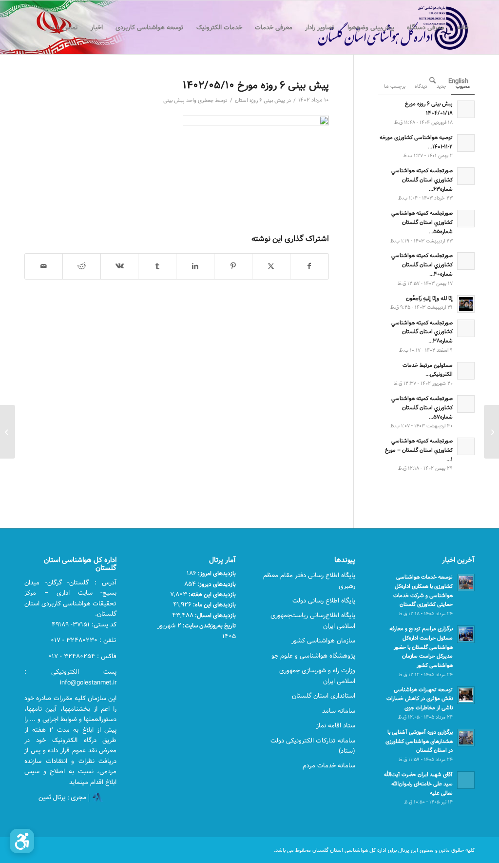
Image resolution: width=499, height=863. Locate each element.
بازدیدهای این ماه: (214, 604)
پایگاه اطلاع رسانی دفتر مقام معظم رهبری (309, 580)
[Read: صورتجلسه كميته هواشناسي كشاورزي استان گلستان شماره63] (466, 176)
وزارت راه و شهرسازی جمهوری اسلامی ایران (317, 675)
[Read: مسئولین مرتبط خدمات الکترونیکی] (466, 371)
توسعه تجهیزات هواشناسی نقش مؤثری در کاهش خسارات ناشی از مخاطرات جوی (419, 699)
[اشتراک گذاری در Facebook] (309, 266)
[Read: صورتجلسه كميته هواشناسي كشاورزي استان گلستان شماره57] (466, 404)
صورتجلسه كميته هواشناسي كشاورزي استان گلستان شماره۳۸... (422, 332)
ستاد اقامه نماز (335, 725)
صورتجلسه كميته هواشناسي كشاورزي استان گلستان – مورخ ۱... (419, 450)
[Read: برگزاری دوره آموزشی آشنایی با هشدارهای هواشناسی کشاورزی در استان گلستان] (466, 737)
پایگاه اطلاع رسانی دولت (323, 600)
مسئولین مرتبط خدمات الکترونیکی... (428, 370)
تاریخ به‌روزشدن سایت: (208, 625)
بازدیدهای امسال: (214, 615)
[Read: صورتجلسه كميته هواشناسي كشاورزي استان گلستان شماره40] (466, 261)
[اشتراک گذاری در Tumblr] (157, 266)
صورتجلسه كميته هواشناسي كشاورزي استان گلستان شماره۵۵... (422, 222)
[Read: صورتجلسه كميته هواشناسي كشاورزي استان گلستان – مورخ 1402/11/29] (466, 446)
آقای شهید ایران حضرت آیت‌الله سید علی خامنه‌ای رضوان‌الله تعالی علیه (418, 784)
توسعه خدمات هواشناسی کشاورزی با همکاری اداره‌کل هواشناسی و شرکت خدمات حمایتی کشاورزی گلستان (423, 590)
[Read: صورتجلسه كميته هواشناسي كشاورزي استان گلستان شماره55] (466, 218)
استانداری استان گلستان (323, 695)
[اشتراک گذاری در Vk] (119, 266)
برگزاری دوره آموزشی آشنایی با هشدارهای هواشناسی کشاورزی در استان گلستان (419, 741)
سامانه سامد (338, 710)
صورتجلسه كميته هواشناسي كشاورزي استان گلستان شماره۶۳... (422, 180)
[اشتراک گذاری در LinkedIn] (195, 266)
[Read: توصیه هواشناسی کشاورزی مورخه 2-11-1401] (466, 143)
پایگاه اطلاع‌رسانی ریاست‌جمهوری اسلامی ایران (312, 620)
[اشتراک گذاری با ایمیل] (43, 266)
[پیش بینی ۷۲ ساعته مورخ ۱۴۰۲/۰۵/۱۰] (491, 432)
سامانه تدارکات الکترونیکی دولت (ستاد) (312, 745)
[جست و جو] (432, 81)
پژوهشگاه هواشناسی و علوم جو (313, 655)
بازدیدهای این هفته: (211, 594)
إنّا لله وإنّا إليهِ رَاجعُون (429, 298)
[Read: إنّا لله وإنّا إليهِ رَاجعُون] (466, 304)
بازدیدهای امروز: (216, 573)
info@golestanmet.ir (88, 682)
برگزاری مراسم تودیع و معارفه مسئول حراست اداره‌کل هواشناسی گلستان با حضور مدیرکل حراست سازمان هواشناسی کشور (421, 647)
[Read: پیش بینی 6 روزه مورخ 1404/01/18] (466, 109)
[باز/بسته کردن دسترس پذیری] (22, 841)
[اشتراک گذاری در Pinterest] (233, 266)
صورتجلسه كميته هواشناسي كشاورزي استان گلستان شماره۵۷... (422, 407)
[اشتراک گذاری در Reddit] (81, 266)
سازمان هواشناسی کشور (323, 640)
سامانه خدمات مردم (329, 765)
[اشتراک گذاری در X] (271, 266)
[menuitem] (463, 27)
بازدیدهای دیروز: (216, 584)
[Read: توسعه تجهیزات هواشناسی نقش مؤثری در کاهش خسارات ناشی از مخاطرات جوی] (466, 695)
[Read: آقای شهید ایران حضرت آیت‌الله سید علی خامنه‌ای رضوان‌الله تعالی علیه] (466, 780)
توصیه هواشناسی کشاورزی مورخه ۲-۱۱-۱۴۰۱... (416, 142)
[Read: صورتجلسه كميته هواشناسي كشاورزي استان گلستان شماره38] (466, 328)
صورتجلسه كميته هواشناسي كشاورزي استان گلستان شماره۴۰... (422, 265)
